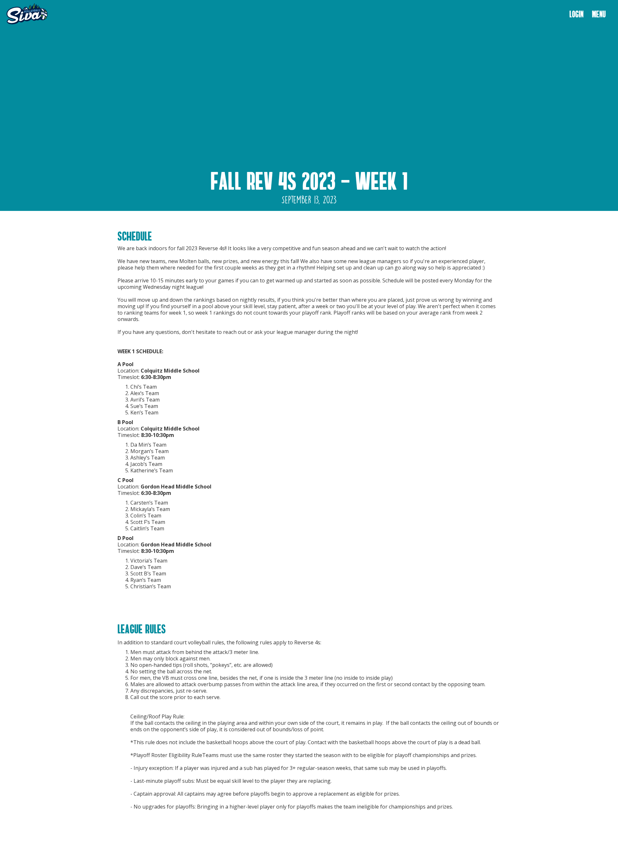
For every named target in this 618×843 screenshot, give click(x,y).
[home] (27, 14)
